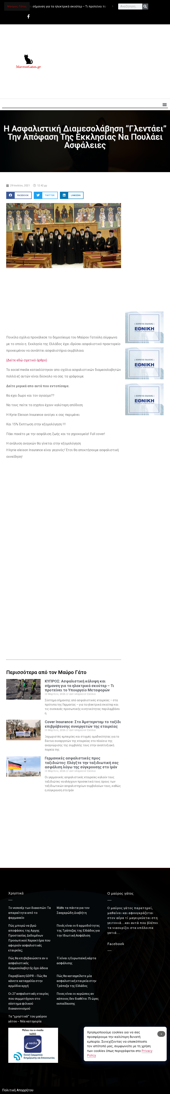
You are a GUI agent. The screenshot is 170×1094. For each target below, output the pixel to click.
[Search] (145, 6)
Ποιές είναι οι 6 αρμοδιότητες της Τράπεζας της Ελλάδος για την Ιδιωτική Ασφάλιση (78, 930)
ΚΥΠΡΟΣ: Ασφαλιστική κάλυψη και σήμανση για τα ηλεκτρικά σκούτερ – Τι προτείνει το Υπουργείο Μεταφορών (79, 685)
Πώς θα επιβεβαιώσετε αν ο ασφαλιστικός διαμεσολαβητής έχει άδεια (28, 963)
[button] (164, 104)
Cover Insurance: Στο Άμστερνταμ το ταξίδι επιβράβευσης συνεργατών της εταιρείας (83, 724)
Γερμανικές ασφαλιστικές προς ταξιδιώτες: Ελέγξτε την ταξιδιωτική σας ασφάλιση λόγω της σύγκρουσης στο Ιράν (82, 762)
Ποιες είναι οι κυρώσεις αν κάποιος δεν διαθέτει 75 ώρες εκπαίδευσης (78, 998)
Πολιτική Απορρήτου (17, 1090)
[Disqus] (63, 582)
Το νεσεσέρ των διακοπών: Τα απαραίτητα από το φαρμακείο (29, 913)
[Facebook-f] (28, 16)
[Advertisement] (109, 61)
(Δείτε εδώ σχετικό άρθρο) (26, 360)
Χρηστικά (16, 893)
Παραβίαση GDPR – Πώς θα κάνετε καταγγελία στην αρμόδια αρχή (27, 981)
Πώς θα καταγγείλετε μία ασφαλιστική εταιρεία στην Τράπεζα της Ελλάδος (76, 981)
